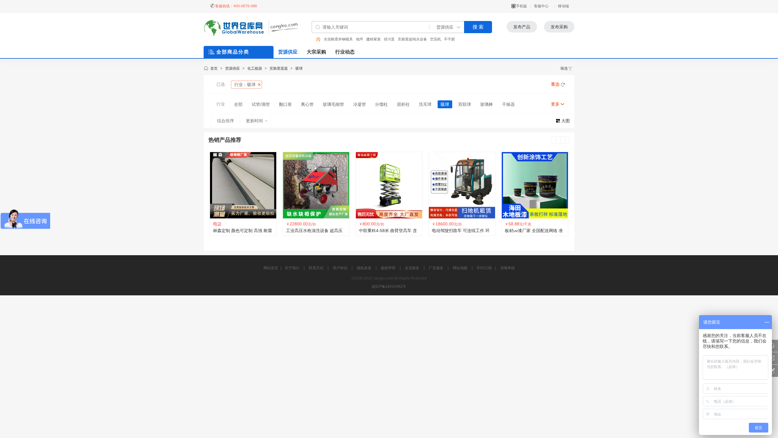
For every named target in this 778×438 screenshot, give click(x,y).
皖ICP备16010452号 (389, 286)
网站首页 (270, 268)
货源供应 (232, 68)
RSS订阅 (484, 268)
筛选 (564, 68)
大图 (565, 120)
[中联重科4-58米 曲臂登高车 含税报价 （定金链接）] (316, 185)
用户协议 (340, 268)
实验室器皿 (279, 68)
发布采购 (559, 26)
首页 (214, 68)
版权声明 (388, 268)
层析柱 (403, 104)
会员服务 (412, 268)
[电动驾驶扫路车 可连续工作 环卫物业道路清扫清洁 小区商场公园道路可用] (389, 185)
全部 (238, 104)
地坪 (327, 39)
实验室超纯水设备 (380, 39)
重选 (555, 84)
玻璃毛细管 (333, 104)
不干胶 (417, 39)
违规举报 (507, 268)
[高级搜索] (316, 39)
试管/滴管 (261, 104)
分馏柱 (381, 104)
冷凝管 (359, 104)
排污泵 (357, 39)
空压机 (403, 39)
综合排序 (225, 120)
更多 (555, 104)
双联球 (464, 104)
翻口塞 (285, 104)
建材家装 (341, 39)
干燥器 (508, 104)
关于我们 (292, 268)
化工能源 (254, 68)
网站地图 (460, 268)
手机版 (521, 6)
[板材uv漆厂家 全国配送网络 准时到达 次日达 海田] (462, 185)
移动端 (563, 6)
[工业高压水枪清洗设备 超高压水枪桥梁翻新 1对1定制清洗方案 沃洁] (243, 185)
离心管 (307, 104)
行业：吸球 (245, 84)
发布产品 (521, 26)
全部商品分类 (232, 51)
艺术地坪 (439, 39)
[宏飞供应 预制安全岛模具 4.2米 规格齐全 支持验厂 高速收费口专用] (535, 185)
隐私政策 (364, 268)
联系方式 (316, 268)
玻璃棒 (486, 104)
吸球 (299, 68)
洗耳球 (425, 104)
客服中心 (541, 6)
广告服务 (436, 268)
